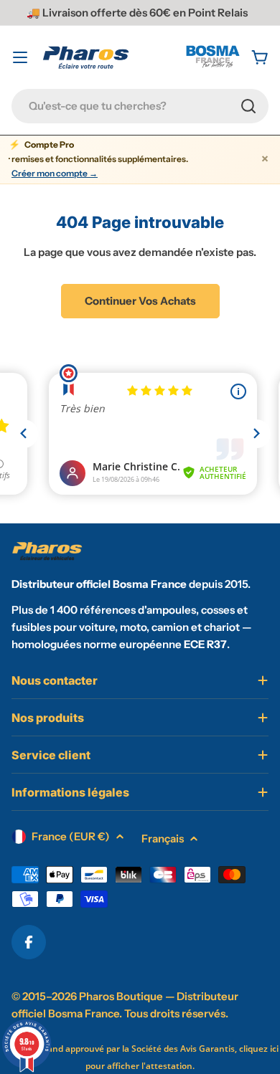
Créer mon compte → (54, 173)
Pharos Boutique (121, 996)
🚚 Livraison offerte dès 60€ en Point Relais (137, 12)
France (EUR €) (71, 836)
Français (162, 838)
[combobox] (140, 106)
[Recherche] (248, 106)
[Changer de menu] (20, 57)
